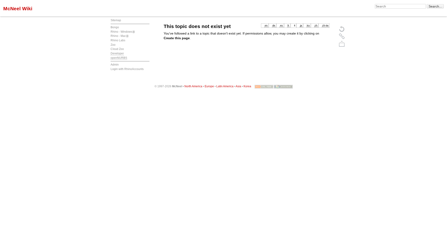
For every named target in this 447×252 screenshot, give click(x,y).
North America (193, 86)
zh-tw (325, 25)
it (294, 25)
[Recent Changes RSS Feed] (264, 86)
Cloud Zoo (117, 49)
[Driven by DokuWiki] (283, 86)
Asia (238, 86)
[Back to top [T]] (341, 43)
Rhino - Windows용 (123, 31)
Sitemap (116, 20)
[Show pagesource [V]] (341, 28)
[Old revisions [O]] (341, 36)
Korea (247, 86)
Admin (115, 64)
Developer (117, 53)
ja (301, 25)
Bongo (115, 27)
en (266, 25)
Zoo (113, 44)
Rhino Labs (118, 40)
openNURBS (119, 58)
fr (288, 25)
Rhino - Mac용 (120, 36)
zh (316, 25)
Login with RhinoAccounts (127, 69)
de (273, 25)
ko (308, 25)
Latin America (225, 86)
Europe (209, 86)
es (281, 25)
